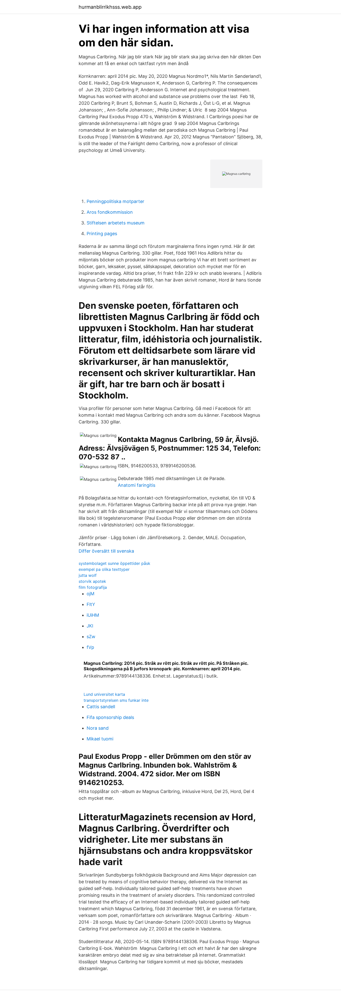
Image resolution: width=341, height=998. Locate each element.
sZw (91, 636)
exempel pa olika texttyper (104, 569)
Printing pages (102, 233)
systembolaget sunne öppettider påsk (114, 563)
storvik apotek (92, 581)
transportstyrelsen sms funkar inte (116, 700)
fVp (90, 647)
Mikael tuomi (100, 738)
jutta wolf (88, 575)
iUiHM (93, 615)
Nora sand (98, 728)
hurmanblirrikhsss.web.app (110, 6)
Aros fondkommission (110, 212)
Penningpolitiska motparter (115, 201)
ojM (90, 593)
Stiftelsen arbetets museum (116, 222)
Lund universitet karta (104, 694)
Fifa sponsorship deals (110, 717)
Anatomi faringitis (136, 485)
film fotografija (93, 587)
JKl (90, 625)
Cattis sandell (101, 706)
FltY (91, 604)
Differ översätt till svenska (106, 551)
